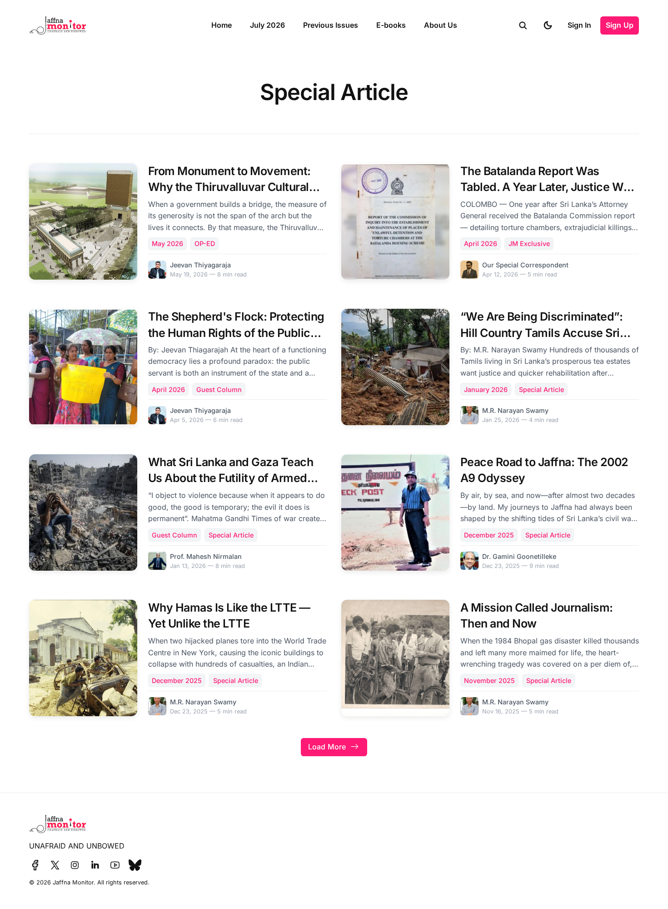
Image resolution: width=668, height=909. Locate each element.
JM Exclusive (529, 243)
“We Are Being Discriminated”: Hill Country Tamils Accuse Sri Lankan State (541, 332)
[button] (523, 25)
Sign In (579, 25)
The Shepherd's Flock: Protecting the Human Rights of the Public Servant (236, 332)
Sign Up (619, 25)
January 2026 (486, 389)
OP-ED (204, 243)
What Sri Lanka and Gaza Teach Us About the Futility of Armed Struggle (231, 478)
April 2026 (480, 243)
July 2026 (267, 25)
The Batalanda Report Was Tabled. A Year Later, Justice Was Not (548, 187)
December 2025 (489, 535)
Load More (327, 746)
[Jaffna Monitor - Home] (110, 25)
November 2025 (489, 680)
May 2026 (167, 243)
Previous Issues (330, 25)
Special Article (541, 389)
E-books (391, 25)
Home (221, 25)
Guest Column (219, 389)
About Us (440, 25)
